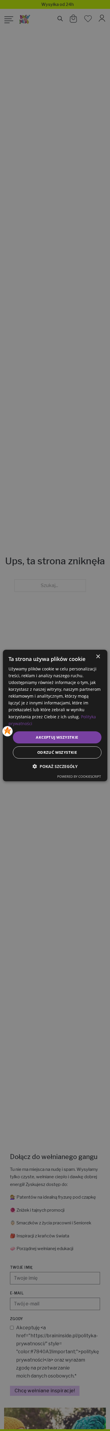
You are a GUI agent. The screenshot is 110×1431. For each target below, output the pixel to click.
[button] (55, 766)
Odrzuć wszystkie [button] (57, 752)
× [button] (98, 656)
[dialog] (55, 716)
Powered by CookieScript (79, 776)
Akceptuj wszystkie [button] (57, 737)
